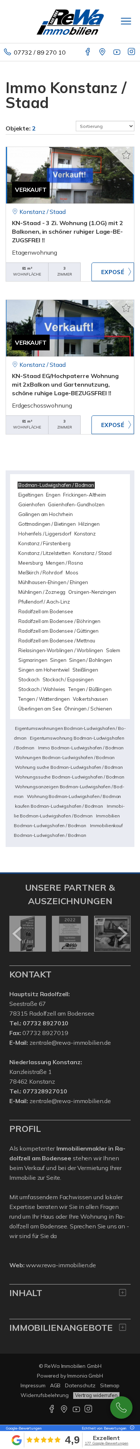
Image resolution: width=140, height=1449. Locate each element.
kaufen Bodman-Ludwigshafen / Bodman (59, 806)
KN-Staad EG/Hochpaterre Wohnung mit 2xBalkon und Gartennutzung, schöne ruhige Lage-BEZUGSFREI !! (65, 384)
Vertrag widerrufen (96, 1395)
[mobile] (126, 21)
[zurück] (17, 934)
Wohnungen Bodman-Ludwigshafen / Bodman (65, 757)
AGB (55, 1385)
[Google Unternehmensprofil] (103, 52)
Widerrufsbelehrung (45, 1395)
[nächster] (122, 934)
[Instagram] (132, 52)
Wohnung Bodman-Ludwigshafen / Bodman (74, 796)
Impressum (33, 1385)
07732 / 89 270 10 (40, 52)
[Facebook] (88, 52)
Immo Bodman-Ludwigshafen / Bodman (81, 747)
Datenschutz (80, 1385)
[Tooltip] (131, 1428)
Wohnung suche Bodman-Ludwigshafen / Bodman (69, 767)
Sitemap (109, 1385)
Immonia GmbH (85, 1375)
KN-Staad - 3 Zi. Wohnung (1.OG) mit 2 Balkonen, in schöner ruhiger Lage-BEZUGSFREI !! (67, 231)
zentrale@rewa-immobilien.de (70, 1042)
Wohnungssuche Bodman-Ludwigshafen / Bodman (69, 777)
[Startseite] (70, 21)
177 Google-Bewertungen (106, 1443)
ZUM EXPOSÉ (112, 272)
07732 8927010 (121, 1407)
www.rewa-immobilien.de (61, 1265)
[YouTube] (117, 52)
